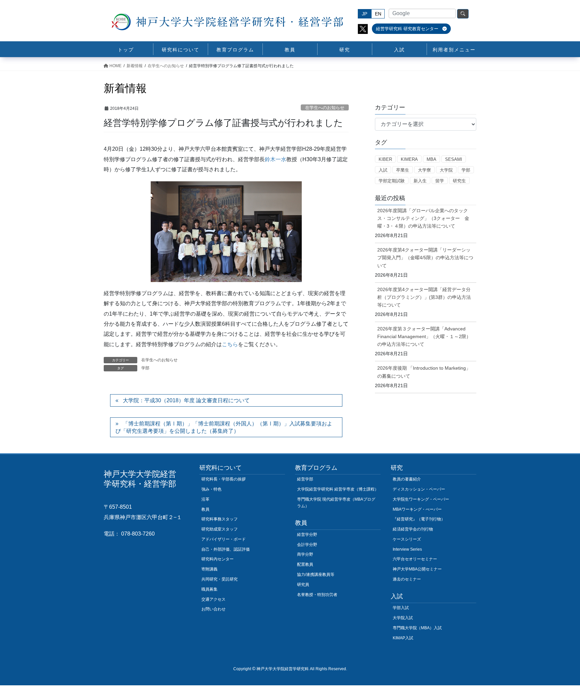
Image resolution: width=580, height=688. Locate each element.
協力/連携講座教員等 (315, 574)
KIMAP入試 (403, 638)
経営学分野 (307, 534)
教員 (205, 509)
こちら (230, 344)
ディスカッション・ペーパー (419, 489)
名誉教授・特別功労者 (317, 594)
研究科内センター (217, 559)
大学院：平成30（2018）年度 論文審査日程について (186, 400)
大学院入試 (403, 617)
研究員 (303, 584)
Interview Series (407, 549)
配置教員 (305, 564)
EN (378, 13)
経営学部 (305, 479)
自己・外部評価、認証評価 (225, 549)
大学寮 (424, 170)
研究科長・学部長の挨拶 (223, 479)
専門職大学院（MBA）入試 (417, 628)
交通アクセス (213, 599)
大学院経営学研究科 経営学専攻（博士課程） (338, 489)
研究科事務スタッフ (219, 519)
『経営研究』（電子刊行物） (419, 519)
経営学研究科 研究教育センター (408, 28)
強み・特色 (211, 489)
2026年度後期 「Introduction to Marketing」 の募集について (424, 371)
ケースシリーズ (407, 539)
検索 (463, 13)
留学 (439, 180)
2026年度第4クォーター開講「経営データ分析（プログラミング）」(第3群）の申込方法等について (424, 297)
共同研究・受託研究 (219, 579)
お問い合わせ (213, 609)
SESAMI (453, 159)
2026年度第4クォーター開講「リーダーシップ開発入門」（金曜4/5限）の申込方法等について (425, 257)
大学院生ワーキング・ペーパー (421, 499)
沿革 (205, 499)
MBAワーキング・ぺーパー (417, 509)
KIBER (385, 159)
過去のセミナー (407, 579)
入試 (383, 170)
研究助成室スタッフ (219, 529)
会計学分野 (307, 544)
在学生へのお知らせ (324, 107)
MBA (431, 159)
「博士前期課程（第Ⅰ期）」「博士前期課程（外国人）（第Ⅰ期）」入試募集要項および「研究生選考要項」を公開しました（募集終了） (223, 427)
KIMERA (409, 159)
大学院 (446, 170)
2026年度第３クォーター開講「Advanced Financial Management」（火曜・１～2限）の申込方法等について (424, 336)
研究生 (459, 180)
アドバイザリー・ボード (223, 539)
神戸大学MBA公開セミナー (417, 569)
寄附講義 (209, 569)
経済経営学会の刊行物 (413, 529)
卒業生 (402, 170)
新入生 (420, 180)
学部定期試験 (392, 180)
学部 (145, 368)
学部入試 (401, 607)
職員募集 (209, 589)
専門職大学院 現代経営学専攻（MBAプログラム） (336, 502)
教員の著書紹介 (407, 479)
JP (364, 13)
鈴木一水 (275, 159)
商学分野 (305, 554)
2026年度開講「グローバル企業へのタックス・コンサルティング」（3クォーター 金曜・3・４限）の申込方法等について (423, 218)
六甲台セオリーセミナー (415, 559)
